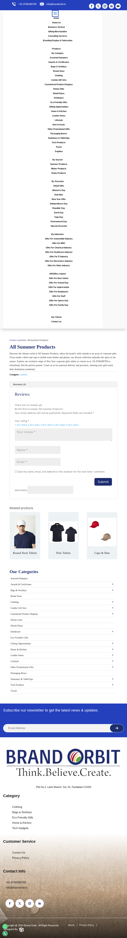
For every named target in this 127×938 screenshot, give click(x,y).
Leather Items (58, 116)
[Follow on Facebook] (91, 6)
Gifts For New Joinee (58, 278)
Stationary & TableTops (59, 138)
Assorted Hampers (59, 58)
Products (56, 49)
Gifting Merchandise (57, 31)
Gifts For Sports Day (58, 300)
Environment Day (59, 221)
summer (22, 340)
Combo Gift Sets (58, 80)
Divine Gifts (58, 89)
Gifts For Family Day (58, 305)
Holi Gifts (58, 195)
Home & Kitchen (58, 111)
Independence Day (58, 204)
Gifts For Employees (58, 292)
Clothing (59, 75)
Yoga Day (58, 217)
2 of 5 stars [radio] (34, 424)
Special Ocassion (59, 226)
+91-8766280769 (27, 4)
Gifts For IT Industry (58, 256)
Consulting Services (57, 36)
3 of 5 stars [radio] (47, 424)
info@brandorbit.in (56, 4)
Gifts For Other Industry (59, 265)
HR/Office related (57, 274)
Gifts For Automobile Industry (59, 239)
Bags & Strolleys (59, 66)
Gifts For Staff (58, 296)
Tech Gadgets (20, 828)
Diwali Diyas (58, 93)
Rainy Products (58, 173)
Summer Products (58, 164)
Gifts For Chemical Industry (59, 248)
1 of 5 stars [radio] (21, 424)
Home (56, 18)
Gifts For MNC (58, 243)
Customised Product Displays (59, 84)
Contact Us (18, 852)
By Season (57, 160)
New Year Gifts (59, 199)
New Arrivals (59, 125)
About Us (56, 22)
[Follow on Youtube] (118, 6)
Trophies (59, 151)
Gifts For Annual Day (58, 283)
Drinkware (59, 98)
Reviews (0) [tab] (19, 384)
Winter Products (58, 168)
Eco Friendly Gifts (58, 102)
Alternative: (21, 490)
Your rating (22, 420)
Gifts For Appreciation (58, 287)
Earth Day (59, 212)
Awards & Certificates (58, 62)
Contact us (56, 321)
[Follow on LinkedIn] (111, 6)
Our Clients (56, 317)
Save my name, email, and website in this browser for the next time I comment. (61, 471)
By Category (58, 53)
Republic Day (58, 208)
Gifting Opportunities (58, 107)
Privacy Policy (20, 857)
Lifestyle (59, 120)
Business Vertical (56, 27)
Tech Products (58, 142)
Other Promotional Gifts (59, 129)
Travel (59, 147)
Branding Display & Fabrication (57, 40)
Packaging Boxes (58, 133)
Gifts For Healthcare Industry (58, 252)
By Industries (57, 234)
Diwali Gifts (58, 186)
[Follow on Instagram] (104, 6)
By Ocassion (58, 181)
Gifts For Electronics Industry (59, 261)
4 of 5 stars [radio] (59, 424)
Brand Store (58, 71)
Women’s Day (58, 190)
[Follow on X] (98, 6)
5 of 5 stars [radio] (72, 424)
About (71, 925)
